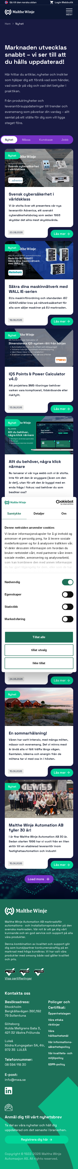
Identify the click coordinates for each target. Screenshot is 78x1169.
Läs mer (60, 234)
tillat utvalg (39, 650)
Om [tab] (63, 513)
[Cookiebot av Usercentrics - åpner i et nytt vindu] (56, 502)
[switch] (67, 594)
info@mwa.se (15, 1080)
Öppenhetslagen (59, 1013)
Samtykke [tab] (14, 513)
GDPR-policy (56, 1064)
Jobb (64, 139)
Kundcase (46, 139)
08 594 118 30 (15, 1065)
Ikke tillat (39, 663)
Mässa (26, 139)
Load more (36, 879)
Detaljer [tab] (39, 513)
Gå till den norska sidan (23, 2)
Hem (8, 23)
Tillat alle (39, 637)
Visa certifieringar (18, 978)
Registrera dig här (34, 1139)
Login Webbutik (64, 2)
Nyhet (9, 139)
